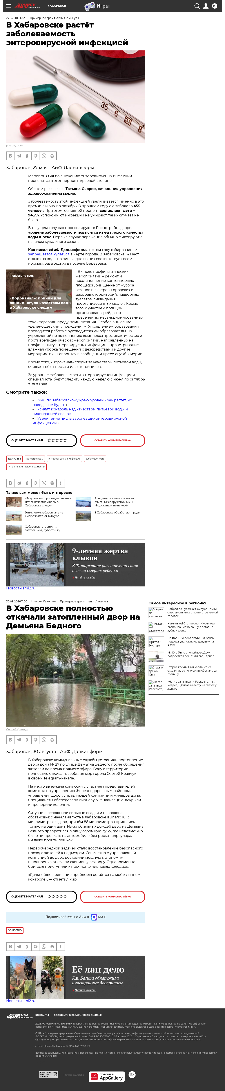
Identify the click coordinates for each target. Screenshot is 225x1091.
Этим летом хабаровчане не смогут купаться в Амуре (44, 514)
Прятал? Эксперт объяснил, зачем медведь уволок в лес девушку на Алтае (190, 641)
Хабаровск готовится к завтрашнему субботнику (42, 528)
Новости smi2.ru (20, 588)
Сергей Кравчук (17, 729)
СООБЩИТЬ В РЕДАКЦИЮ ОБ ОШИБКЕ (78, 1015)
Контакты (42, 1015)
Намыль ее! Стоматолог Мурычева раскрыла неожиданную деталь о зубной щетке (191, 627)
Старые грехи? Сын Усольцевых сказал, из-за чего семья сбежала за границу (192, 670)
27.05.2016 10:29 (16, 18)
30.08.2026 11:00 (16, 601)
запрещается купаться (49, 254)
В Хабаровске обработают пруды (117, 512)
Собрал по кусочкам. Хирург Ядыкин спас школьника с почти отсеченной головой (192, 612)
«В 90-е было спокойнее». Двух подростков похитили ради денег (190, 654)
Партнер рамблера (73, 1074)
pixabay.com (14, 145)
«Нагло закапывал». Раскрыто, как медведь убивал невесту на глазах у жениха (192, 685)
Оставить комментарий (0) (112, 440)
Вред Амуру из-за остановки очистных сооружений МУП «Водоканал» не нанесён (114, 502)
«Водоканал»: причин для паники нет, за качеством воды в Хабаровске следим (48, 502)
